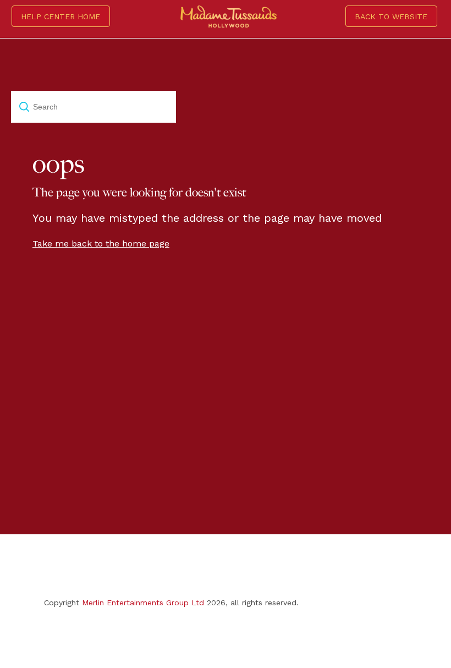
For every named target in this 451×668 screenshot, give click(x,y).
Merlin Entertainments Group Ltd (143, 602)
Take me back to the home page (100, 243)
